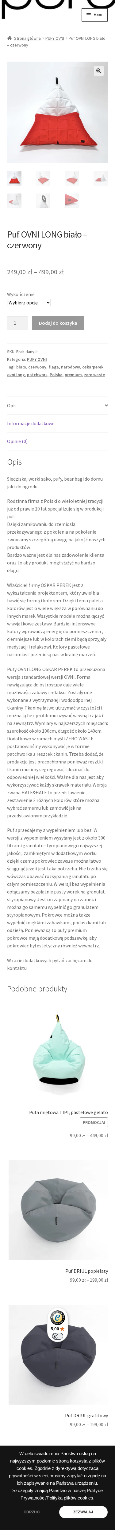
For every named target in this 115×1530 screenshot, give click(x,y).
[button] (99, 71)
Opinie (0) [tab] (17, 441)
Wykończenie (21, 294)
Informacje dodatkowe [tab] (31, 423)
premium (73, 374)
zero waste (94, 374)
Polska (56, 374)
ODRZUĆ (32, 1512)
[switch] (57, 1336)
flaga (53, 367)
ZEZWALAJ (83, 1512)
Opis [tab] (12, 405)
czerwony (37, 367)
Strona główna (27, 38)
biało (21, 367)
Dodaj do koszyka (58, 323)
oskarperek (92, 367)
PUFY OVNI (54, 38)
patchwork (37, 374)
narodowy (70, 367)
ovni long (16, 374)
